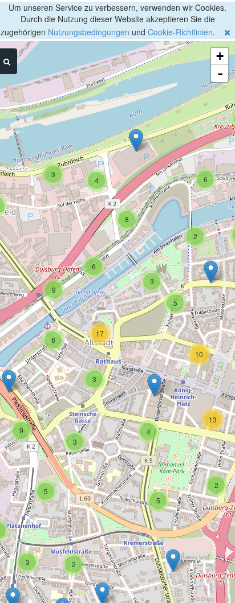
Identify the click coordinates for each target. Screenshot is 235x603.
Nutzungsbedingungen (88, 32)
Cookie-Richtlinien (180, 32)
